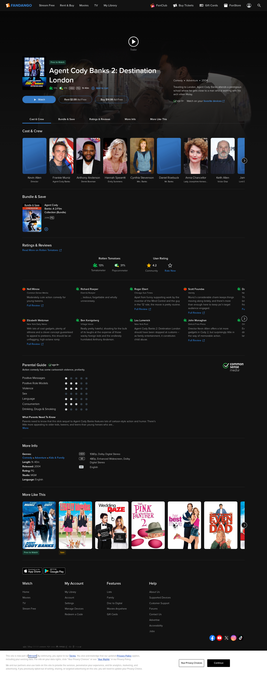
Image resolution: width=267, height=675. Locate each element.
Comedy (27, 457)
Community (151, 270)
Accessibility (156, 625)
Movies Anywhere (117, 608)
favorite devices (213, 101)
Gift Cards (112, 614)
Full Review (33, 305)
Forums (153, 608)
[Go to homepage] (19, 5)
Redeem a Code (74, 614)
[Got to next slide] (244, 161)
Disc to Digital (114, 603)
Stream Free (29, 608)
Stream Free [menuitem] (47, 5)
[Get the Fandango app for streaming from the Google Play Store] (54, 571)
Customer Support (159, 603)
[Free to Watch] (39, 525)
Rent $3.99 (75, 99)
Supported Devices (160, 597)
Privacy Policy (124, 655)
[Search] (259, 5)
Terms (72, 655)
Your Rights (104, 659)
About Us (154, 592)
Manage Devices (74, 608)
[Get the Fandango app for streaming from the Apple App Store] (32, 571)
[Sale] (75, 525)
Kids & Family (56, 457)
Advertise (154, 620)
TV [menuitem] (96, 5)
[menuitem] (208, 5)
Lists (109, 592)
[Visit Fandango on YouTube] (219, 638)
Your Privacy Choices (191, 663)
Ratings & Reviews (99, 119)
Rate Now (170, 270)
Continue (218, 663)
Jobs (152, 631)
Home (26, 592)
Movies (26, 597)
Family (110, 597)
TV (24, 603)
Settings (69, 603)
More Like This (158, 119)
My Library (70, 592)
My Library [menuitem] (110, 5)
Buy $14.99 (112, 99)
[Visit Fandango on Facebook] (212, 638)
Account (69, 597)
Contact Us (155, 614)
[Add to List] (46, 229)
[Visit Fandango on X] (226, 638)
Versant (33, 655)
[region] (133, 663)
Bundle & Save (66, 119)
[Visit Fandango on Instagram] (233, 638)
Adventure (40, 457)
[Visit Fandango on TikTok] (241, 638)
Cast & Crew (37, 119)
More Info (130, 119)
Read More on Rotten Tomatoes (40, 250)
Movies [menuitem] (83, 5)
